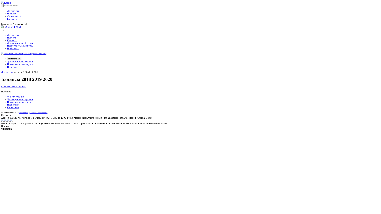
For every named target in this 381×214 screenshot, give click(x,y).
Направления (14, 59)
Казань (7, 2)
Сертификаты (14, 16)
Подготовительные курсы (20, 45)
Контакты (12, 19)
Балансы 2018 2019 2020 (13, 86)
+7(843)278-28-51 (12, 27)
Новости (11, 13)
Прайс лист (13, 48)
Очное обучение (15, 96)
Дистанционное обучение (20, 43)
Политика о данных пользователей (33, 112)
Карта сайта (13, 107)
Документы (13, 11)
